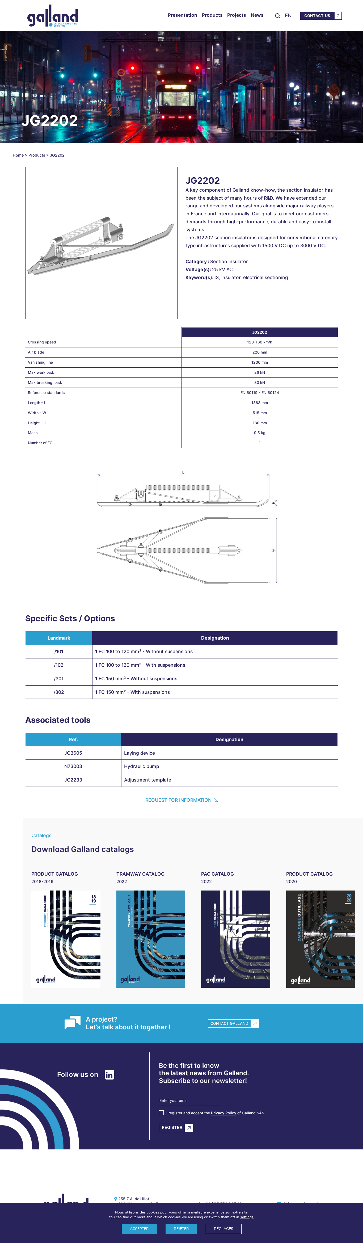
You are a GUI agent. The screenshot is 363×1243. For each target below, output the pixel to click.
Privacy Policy (223, 1113)
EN (288, 15)
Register (172, 1127)
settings (247, 1217)
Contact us (317, 15)
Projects (236, 15)
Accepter (139, 1228)
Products (212, 15)
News (257, 15)
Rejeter (181, 1228)
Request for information (178, 800)
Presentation (182, 15)
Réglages (223, 1228)
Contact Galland (229, 1023)
